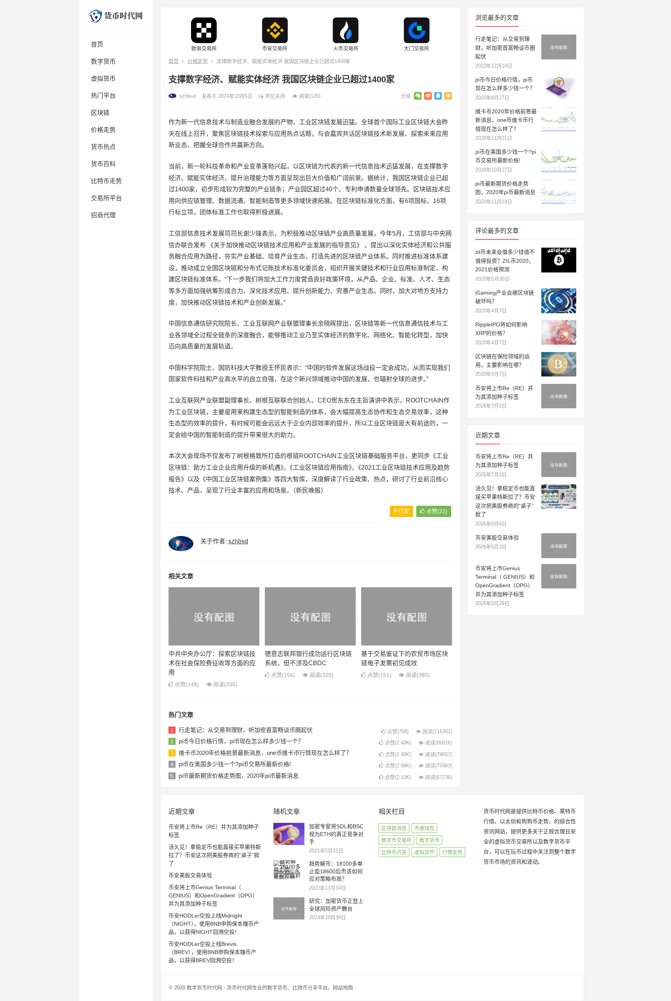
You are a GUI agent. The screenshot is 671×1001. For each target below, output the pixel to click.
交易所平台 (106, 198)
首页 (97, 44)
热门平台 (103, 95)
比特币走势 (106, 181)
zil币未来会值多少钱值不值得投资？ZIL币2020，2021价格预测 (505, 260)
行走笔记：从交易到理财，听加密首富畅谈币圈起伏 (246, 730)
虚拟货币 (103, 78)
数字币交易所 (396, 840)
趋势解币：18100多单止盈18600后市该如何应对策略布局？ (336, 871)
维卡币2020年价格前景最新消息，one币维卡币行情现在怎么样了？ (265, 752)
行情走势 (452, 852)
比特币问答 (394, 852)
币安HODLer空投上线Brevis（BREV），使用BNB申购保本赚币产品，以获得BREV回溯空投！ (212, 952)
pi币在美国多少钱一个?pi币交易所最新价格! (235, 764)
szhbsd (187, 96)
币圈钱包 (424, 828)
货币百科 (103, 164)
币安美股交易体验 (497, 537)
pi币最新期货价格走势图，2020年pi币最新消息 (239, 775)
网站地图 (343, 988)
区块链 (100, 112)
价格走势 (103, 130)
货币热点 (103, 147)
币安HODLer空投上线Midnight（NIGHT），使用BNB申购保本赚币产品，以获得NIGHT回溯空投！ (214, 924)
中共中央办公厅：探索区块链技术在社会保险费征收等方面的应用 (212, 663)
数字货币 (103, 61)
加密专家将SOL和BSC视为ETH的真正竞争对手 (336, 834)
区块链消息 (394, 828)
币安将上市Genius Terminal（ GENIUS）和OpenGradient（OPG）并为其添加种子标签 (213, 895)
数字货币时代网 (204, 988)
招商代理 (103, 215)
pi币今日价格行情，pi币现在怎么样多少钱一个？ (241, 741)
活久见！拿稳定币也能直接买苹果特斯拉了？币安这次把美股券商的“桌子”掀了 (215, 855)
